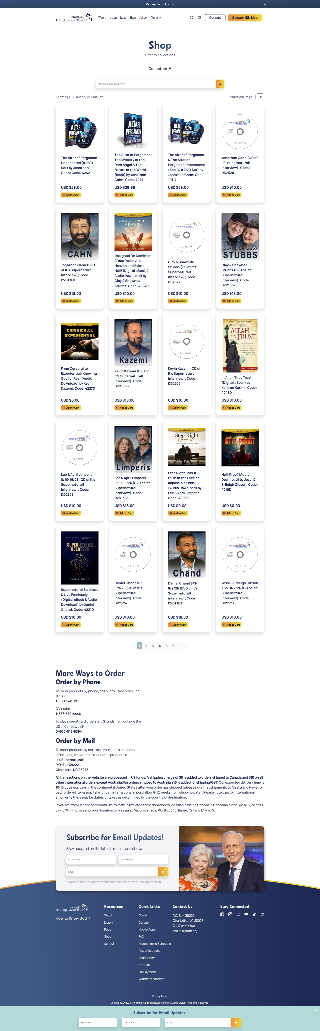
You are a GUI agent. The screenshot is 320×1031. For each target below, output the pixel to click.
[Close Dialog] (316, 1010)
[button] (264, 4)
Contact (144, 965)
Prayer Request (149, 951)
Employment (147, 972)
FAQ (141, 936)
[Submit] (163, 871)
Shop (133, 17)
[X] (238, 914)
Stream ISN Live (245, 17)
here (247, 805)
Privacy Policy (160, 996)
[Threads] (262, 914)
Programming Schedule (154, 944)
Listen (113, 17)
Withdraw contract (151, 979)
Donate (215, 17)
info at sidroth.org (185, 931)
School (143, 17)
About (154, 17)
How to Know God (71, 918)
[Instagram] (230, 914)
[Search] (220, 84)
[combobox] (160, 84)
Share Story (146, 958)
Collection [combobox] (157, 68)
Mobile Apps (147, 929)
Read (123, 17)
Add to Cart (72, 194)
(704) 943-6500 (184, 926)
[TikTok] (254, 914)
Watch (102, 17)
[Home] (74, 17)
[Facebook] (222, 914)
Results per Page (240, 97)
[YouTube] (246, 914)
